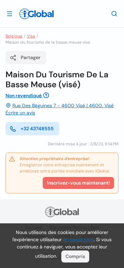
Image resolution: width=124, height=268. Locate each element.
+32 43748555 (37, 128)
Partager (31, 57)
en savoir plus (78, 239)
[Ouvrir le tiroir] (10, 13)
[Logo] (36, 14)
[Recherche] (114, 13)
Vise (31, 36)
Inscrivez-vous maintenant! (78, 183)
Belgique (14, 36)
